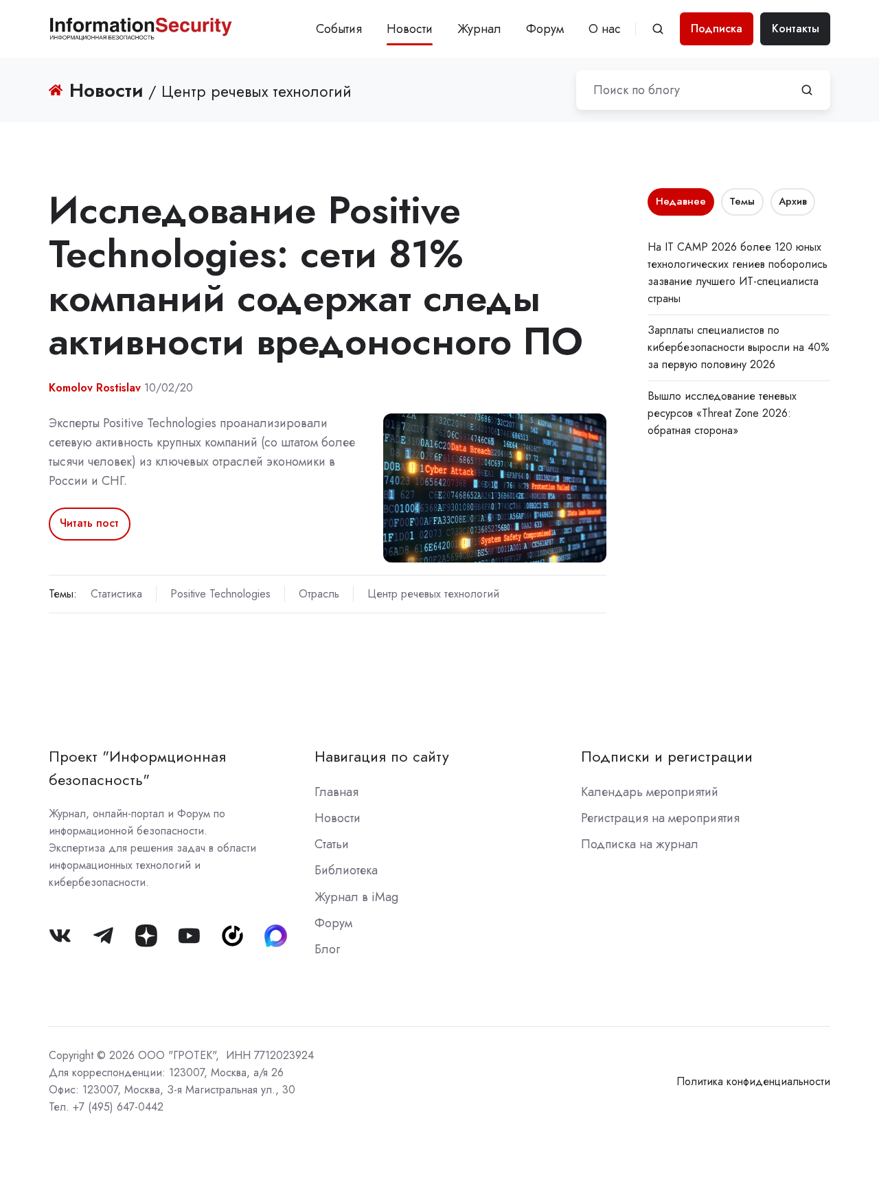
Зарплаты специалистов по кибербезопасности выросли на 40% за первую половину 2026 (739, 347)
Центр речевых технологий (433, 594)
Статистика (116, 594)
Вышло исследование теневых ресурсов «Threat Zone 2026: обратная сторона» (722, 413)
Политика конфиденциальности (753, 1081)
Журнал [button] (479, 29)
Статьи (332, 844)
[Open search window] (658, 29)
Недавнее (681, 201)
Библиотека (346, 870)
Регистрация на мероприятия (660, 818)
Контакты (795, 28)
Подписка (716, 28)
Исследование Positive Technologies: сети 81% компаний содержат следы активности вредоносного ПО (316, 275)
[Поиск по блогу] (807, 90)
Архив (793, 201)
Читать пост (89, 523)
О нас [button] (605, 29)
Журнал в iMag (356, 897)
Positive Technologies (220, 594)
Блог (327, 949)
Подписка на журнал (639, 844)
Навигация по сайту (382, 756)
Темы (742, 201)
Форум (545, 29)
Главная (336, 792)
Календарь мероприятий (649, 792)
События (339, 29)
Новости (410, 29)
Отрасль (319, 594)
